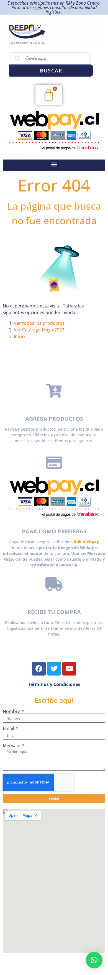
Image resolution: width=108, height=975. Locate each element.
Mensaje (12, 745)
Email (9, 728)
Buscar (51, 70)
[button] (54, 164)
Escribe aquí (54, 700)
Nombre (12, 711)
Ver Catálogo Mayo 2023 (39, 330)
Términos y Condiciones (54, 684)
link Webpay (86, 541)
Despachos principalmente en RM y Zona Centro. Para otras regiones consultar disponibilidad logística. (54, 7)
